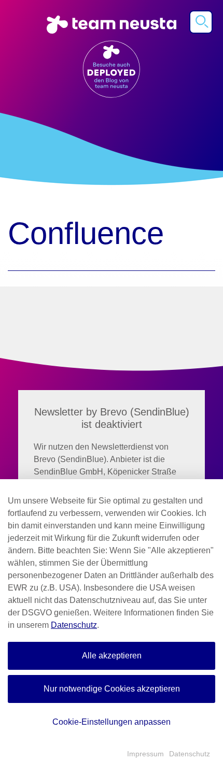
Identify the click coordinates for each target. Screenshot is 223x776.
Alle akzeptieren (112, 655)
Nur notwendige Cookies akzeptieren (112, 688)
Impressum (145, 754)
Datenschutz (74, 625)
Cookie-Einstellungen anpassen (111, 721)
